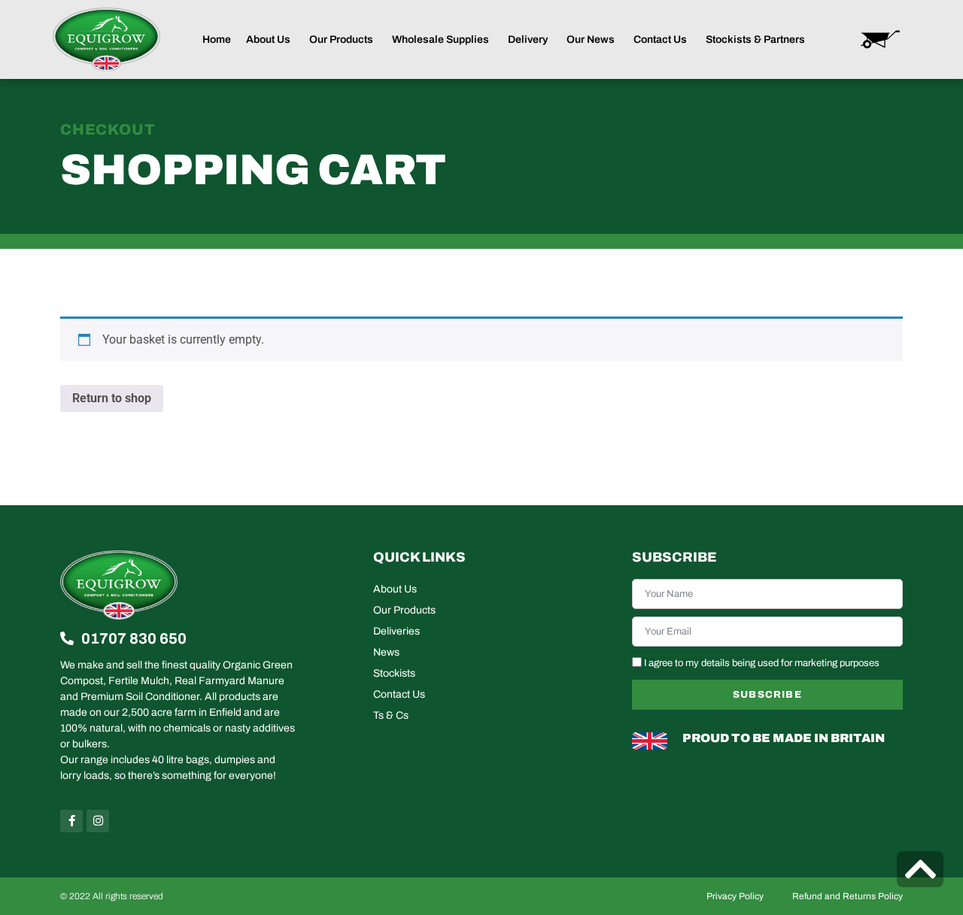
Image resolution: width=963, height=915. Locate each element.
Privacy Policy (735, 896)
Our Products (404, 610)
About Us (395, 589)
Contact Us (399, 694)
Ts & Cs (391, 715)
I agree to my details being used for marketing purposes (761, 663)
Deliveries (396, 631)
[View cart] (880, 39)
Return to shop (111, 398)
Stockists (394, 673)
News (386, 652)
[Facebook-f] (71, 821)
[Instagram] (98, 821)
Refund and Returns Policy (847, 896)
